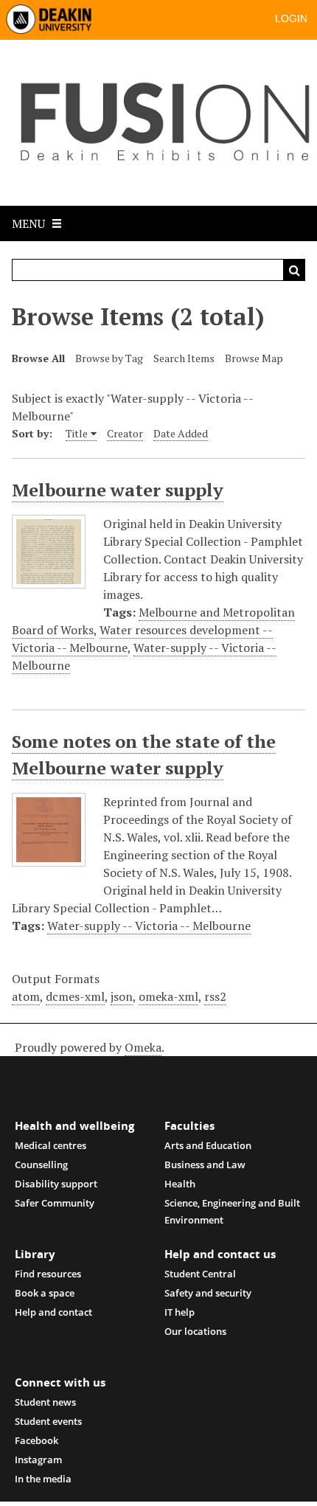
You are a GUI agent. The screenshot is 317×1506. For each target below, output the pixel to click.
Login (291, 18)
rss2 (215, 996)
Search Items (184, 358)
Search (294, 270)
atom (26, 996)
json (122, 996)
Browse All (38, 358)
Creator (125, 433)
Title (77, 433)
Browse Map (254, 358)
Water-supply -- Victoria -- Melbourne (149, 925)
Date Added (180, 433)
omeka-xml (168, 996)
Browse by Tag (109, 358)
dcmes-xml (75, 996)
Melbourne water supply (117, 490)
